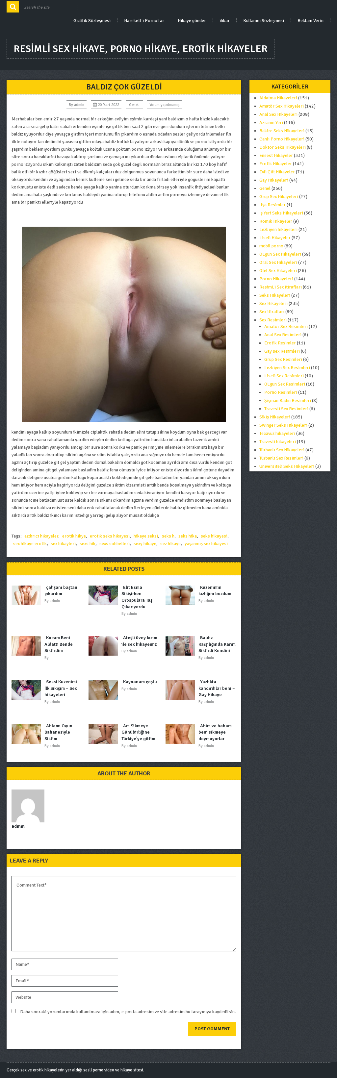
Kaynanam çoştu (140, 682)
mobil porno (271, 246)
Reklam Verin (311, 20)
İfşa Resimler (272, 205)
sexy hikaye (145, 543)
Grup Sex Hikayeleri (278, 196)
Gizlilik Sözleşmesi (92, 20)
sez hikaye (170, 543)
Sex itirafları (271, 311)
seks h (168, 536)
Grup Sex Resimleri (283, 359)
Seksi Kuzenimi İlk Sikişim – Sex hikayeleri (60, 688)
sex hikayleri (63, 543)
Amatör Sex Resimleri (286, 326)
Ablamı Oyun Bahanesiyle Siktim (58, 732)
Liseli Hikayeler (275, 237)
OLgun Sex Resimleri (284, 384)
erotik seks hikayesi (110, 536)
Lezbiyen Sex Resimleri (287, 367)
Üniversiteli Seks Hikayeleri (286, 466)
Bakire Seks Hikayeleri (281, 131)
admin (79, 104)
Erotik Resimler (280, 343)
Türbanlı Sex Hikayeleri (281, 450)
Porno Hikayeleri (276, 279)
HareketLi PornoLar (144, 20)
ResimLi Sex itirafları (280, 287)
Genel (134, 104)
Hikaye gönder (192, 20)
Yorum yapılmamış (164, 104)
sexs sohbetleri (114, 543)
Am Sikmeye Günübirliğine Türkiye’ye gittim (138, 732)
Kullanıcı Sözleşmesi (263, 20)
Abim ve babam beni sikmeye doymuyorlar (215, 732)
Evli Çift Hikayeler (277, 172)
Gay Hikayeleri (273, 180)
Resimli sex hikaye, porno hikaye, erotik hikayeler (140, 49)
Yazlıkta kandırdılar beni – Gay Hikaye (216, 688)
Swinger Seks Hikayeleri (283, 425)
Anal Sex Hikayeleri (278, 114)
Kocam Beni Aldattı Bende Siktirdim (58, 644)
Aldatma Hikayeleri (278, 98)
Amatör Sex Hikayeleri (281, 106)
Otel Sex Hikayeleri (278, 270)
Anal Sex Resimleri (282, 335)
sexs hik (87, 543)
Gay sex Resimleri (282, 351)
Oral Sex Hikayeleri (278, 262)
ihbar (225, 20)
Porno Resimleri (280, 392)
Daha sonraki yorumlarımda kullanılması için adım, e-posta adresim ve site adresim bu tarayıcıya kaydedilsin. (128, 1012)
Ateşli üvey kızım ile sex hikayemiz (139, 641)
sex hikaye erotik (30, 543)
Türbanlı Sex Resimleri (281, 458)
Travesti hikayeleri (277, 441)
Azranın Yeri (271, 122)
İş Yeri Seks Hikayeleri (281, 213)
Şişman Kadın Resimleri (287, 400)
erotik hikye (74, 536)
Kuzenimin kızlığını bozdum (214, 591)
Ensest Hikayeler (276, 155)
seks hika (187, 536)
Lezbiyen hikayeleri (278, 229)
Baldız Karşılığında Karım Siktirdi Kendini (217, 644)
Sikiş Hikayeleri (274, 417)
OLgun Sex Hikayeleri (280, 254)
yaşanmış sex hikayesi (206, 543)
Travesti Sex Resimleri (286, 409)
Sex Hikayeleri (273, 303)
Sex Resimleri (273, 320)
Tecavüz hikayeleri (277, 433)
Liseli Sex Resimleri (284, 376)
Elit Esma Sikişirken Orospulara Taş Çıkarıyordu (136, 597)
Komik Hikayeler (275, 221)
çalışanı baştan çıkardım (60, 591)
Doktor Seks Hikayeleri (282, 147)
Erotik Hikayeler (275, 163)
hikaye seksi (146, 536)
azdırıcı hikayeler (41, 536)
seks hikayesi (214, 536)
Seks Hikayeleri (274, 295)
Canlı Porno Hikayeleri (281, 139)
